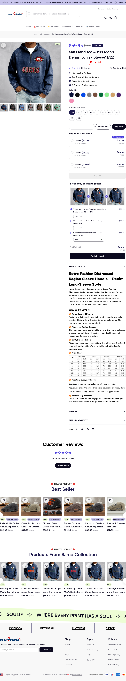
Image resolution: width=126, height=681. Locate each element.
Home (35, 34)
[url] (15, 628)
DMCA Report (25, 675)
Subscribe (46, 650)
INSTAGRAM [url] (47, 628)
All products (44, 34)
